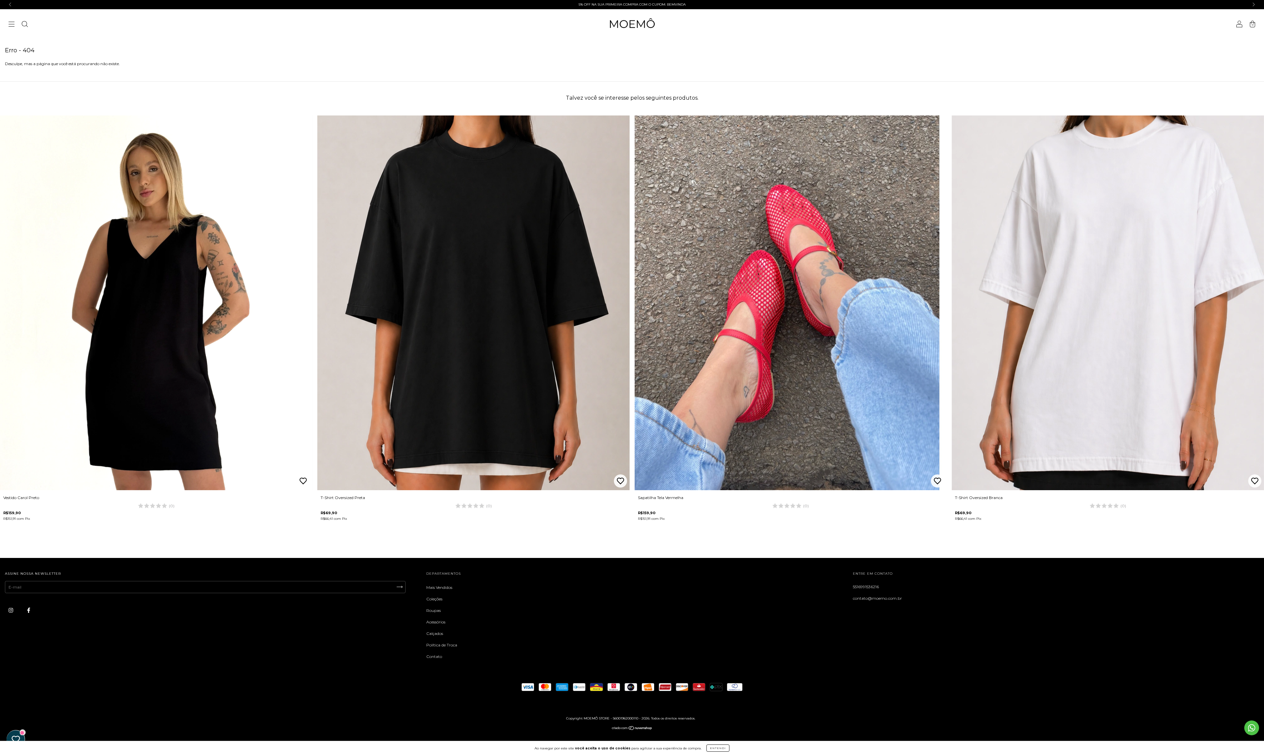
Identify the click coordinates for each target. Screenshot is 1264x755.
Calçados (434, 633)
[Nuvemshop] (632, 728)
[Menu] (11, 24)
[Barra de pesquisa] (24, 24)
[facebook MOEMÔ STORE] (29, 610)
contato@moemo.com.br (877, 598)
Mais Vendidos (439, 587)
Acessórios (435, 621)
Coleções (434, 598)
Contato (434, 656)
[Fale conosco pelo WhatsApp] (1251, 727)
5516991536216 (866, 586)
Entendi (718, 748)
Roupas (433, 610)
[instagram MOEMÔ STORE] (11, 610)
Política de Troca (441, 644)
